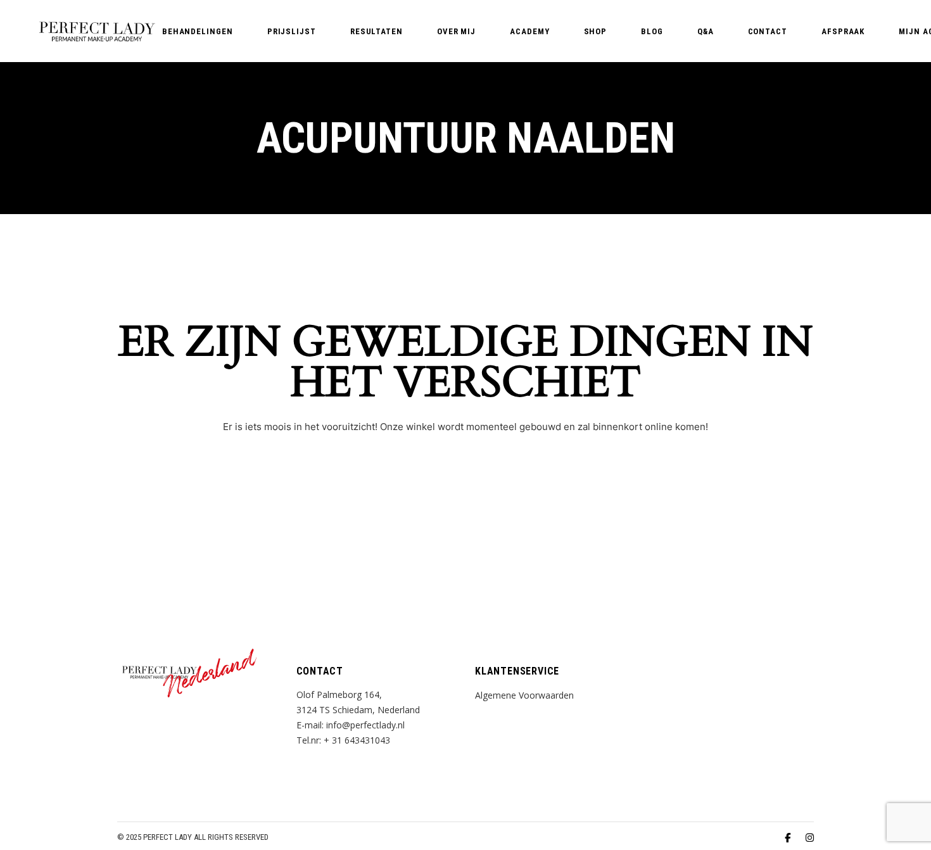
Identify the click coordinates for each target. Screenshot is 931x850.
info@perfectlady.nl (365, 725)
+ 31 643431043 (357, 740)
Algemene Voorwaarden (524, 695)
